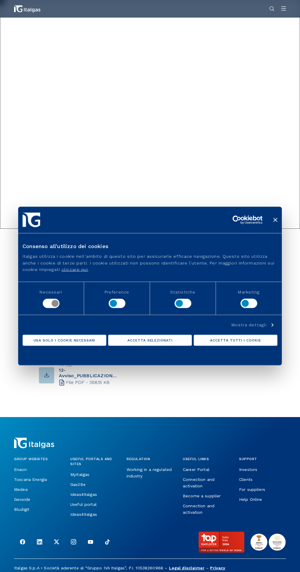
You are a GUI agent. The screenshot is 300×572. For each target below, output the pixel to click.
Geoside (22, 499)
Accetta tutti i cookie (235, 340)
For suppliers (252, 489)
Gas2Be (78, 484)
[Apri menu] (283, 9)
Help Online (250, 499)
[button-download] (46, 375)
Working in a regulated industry (149, 472)
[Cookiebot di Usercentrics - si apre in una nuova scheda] (236, 219)
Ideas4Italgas (83, 494)
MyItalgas (79, 474)
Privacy (217, 568)
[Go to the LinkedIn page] (39, 542)
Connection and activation (198, 482)
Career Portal (196, 469)
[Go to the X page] (56, 542)
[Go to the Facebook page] (22, 542)
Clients (246, 479)
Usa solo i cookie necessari (65, 340)
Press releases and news (61, 28)
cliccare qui (75, 269)
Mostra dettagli (249, 324)
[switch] (117, 303)
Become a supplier (202, 496)
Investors (248, 469)
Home (21, 28)
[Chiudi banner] (275, 220)
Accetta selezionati (150, 340)
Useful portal (83, 504)
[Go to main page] (27, 8)
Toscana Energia (30, 479)
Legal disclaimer (186, 568)
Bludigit (21, 509)
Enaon (20, 469)
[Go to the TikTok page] (107, 542)
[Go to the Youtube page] (90, 542)
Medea (21, 489)
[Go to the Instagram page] (73, 542)
